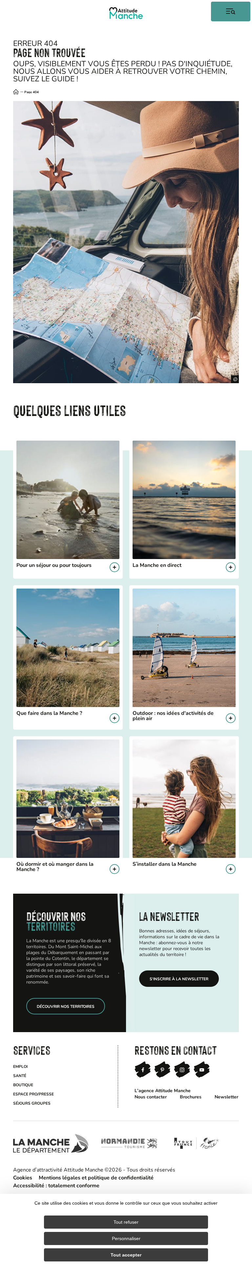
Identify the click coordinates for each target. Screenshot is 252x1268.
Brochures (190, 1096)
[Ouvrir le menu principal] (230, 11)
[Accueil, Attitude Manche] (126, 13)
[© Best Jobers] (126, 242)
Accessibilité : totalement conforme (56, 1185)
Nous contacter (151, 1096)
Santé (19, 1075)
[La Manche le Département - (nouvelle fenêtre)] (50, 1143)
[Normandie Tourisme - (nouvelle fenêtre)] (129, 1143)
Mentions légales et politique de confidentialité (96, 1177)
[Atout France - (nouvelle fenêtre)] (196, 1143)
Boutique (23, 1084)
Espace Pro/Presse (33, 1093)
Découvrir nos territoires (65, 1006)
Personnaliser (126, 1238)
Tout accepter (126, 1255)
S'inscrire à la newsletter (179, 978)
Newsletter (226, 1096)
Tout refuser (126, 1222)
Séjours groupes (32, 1103)
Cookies (22, 1177)
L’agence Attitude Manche (163, 1090)
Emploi (20, 1066)
